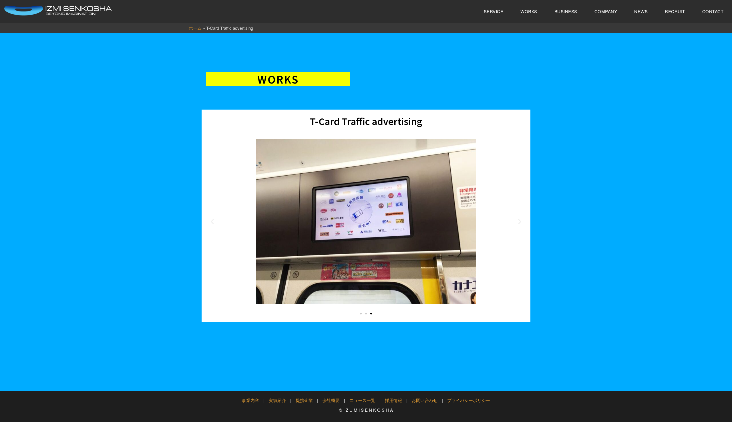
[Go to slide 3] (371, 313)
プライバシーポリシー (468, 400)
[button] (212, 221)
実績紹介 (277, 400)
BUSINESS (565, 11)
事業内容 (250, 400)
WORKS (528, 11)
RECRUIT (675, 11)
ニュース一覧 (362, 400)
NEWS (641, 11)
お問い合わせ (424, 400)
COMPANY (605, 11)
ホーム (195, 28)
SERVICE (494, 11)
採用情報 (393, 400)
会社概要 (331, 400)
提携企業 (304, 400)
